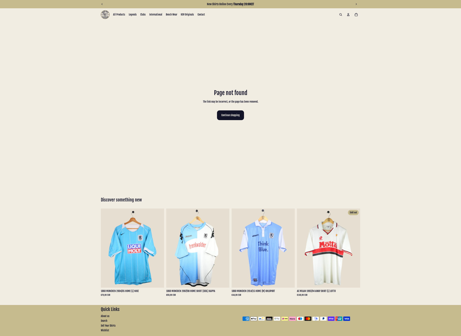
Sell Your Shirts (108, 325)
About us (105, 316)
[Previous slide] (102, 4)
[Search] (341, 15)
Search (104, 320)
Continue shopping (230, 115)
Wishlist (105, 330)
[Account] (348, 15)
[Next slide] (356, 4)
